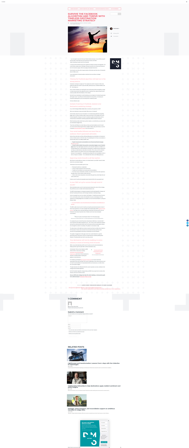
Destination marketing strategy (102, 8)
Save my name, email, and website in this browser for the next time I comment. (83, 329)
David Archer (115, 28)
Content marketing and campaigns (86, 8)
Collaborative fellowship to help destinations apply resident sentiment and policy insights (94, 386)
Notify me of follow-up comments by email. (77, 331)
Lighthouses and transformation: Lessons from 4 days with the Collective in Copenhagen (94, 363)
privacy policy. (105, 445)
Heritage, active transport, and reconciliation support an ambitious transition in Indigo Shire (91, 409)
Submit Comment (73, 336)
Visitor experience (114, 8)
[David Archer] (111, 29)
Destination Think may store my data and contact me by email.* (104, 437)
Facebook (87, 285)
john (68, 306)
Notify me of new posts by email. (75, 333)
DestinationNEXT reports (79, 128)
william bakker (109, 285)
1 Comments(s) (115, 36)
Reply (70, 309)
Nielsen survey (74, 143)
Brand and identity (74, 8)
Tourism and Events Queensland (95, 285)
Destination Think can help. (85, 276)
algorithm (83, 285)
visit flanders (103, 285)
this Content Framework (86, 259)
